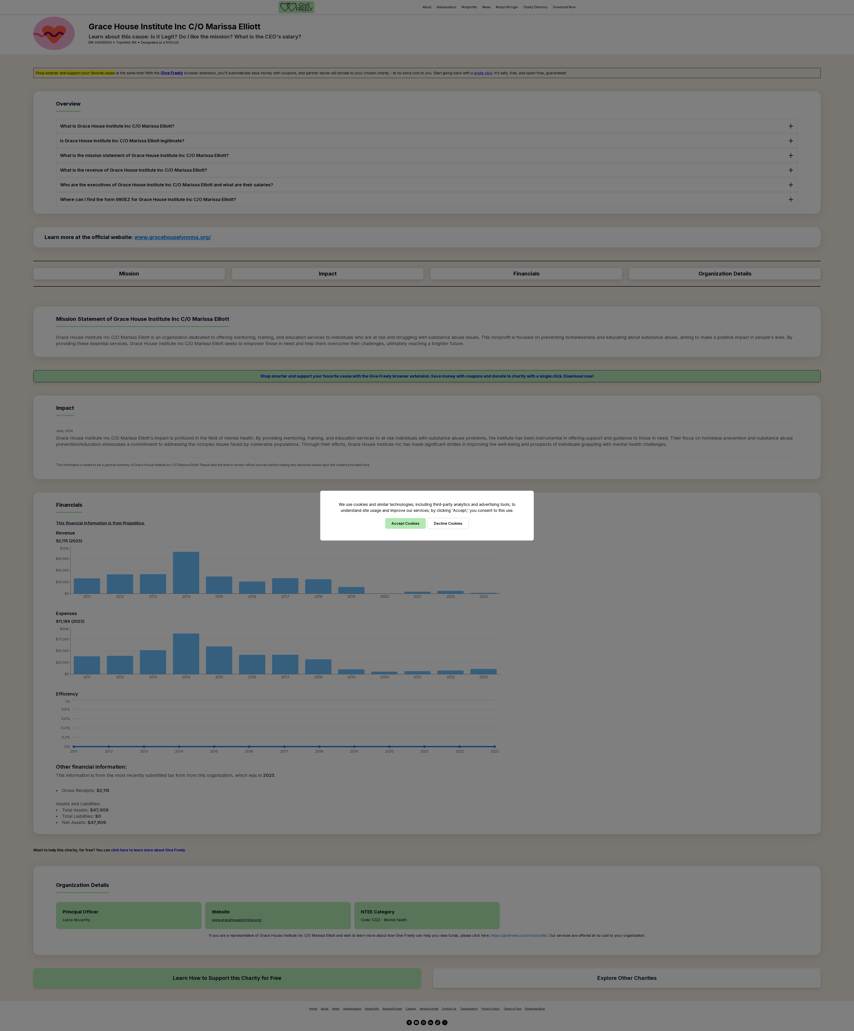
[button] (427, 515)
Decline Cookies (448, 523)
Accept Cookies (405, 523)
